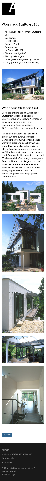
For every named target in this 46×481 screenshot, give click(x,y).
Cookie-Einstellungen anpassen (17, 454)
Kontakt (5, 449)
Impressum (7, 462)
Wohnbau (7, 435)
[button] (39, 9)
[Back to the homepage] (8, 9)
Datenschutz (8, 458)
